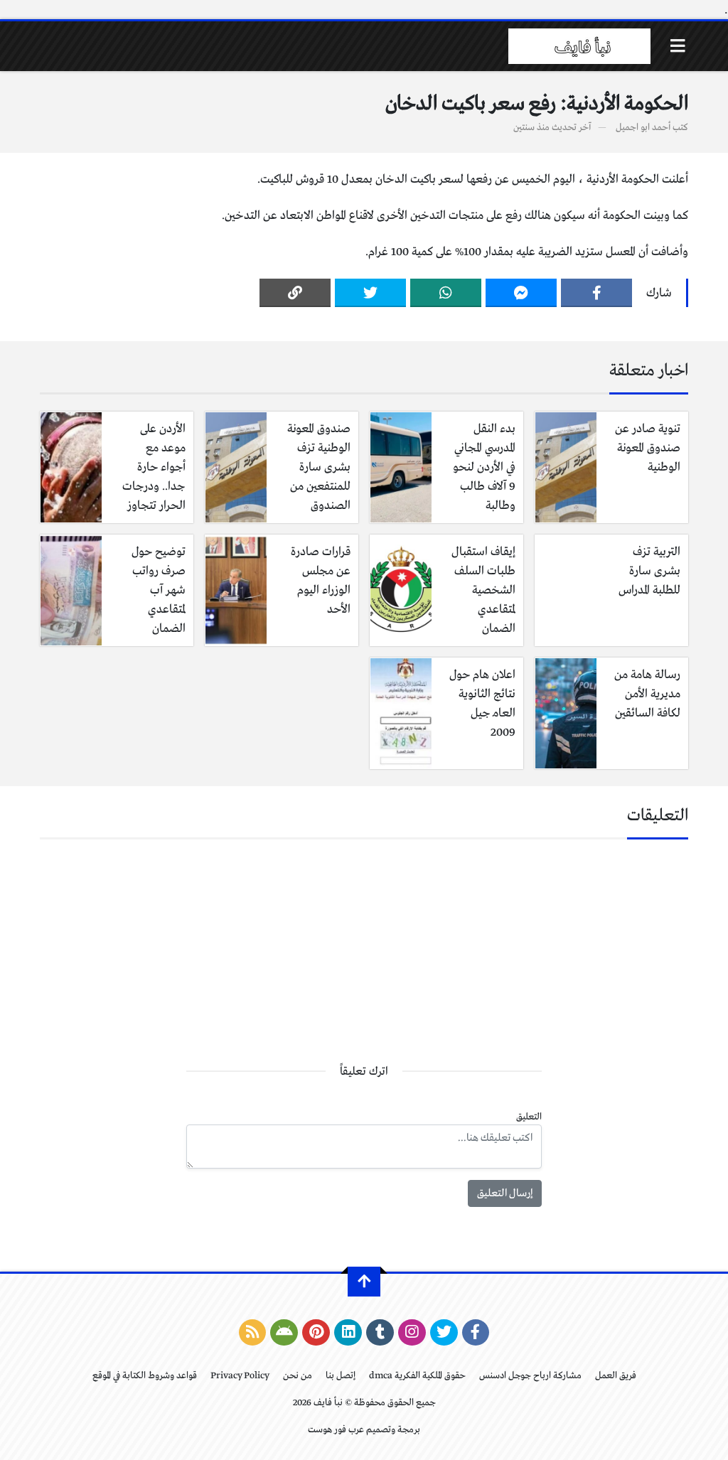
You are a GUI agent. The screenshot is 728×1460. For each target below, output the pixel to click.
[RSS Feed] (253, 1332)
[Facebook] (596, 293)
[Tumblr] (380, 1332)
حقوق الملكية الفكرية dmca (417, 1376)
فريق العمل (615, 1376)
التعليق (529, 1117)
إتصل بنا (340, 1376)
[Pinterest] (316, 1332)
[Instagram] (412, 1332)
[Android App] (284, 1332)
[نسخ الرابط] (295, 293)
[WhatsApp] (445, 293)
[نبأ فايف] (579, 46)
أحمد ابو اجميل (643, 128)
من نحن (297, 1376)
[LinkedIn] (348, 1332)
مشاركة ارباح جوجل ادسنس (530, 1376)
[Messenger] (521, 293)
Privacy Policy (239, 1376)
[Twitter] (370, 293)
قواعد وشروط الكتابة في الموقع (144, 1376)
